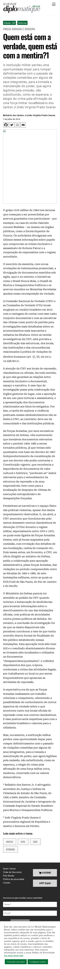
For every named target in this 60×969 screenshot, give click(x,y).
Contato (6, 883)
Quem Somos (9, 868)
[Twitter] (11, 124)
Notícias (22, 22)
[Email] (23, 124)
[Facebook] (5, 124)
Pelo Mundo (8, 875)
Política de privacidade (13, 879)
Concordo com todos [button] (16, 962)
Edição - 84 (9, 22)
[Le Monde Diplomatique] (21, 8)
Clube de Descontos (12, 872)
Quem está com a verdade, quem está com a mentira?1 (30, 46)
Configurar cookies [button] (37, 962)
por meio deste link (13, 955)
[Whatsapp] (17, 124)
